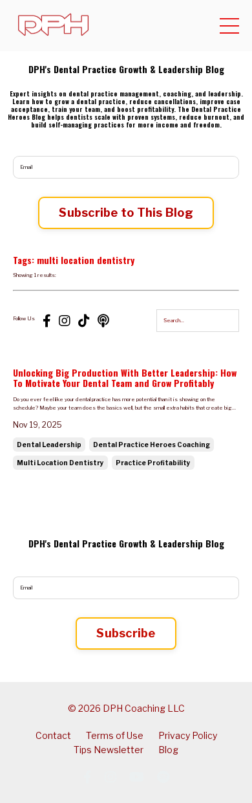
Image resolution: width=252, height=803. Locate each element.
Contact (53, 735)
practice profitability (153, 463)
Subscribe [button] (125, 633)
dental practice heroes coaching (151, 444)
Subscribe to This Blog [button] (126, 212)
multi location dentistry (60, 463)
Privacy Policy (187, 735)
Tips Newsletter (108, 749)
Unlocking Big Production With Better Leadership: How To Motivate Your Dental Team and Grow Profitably (124, 379)
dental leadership (49, 444)
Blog (168, 749)
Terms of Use (114, 735)
